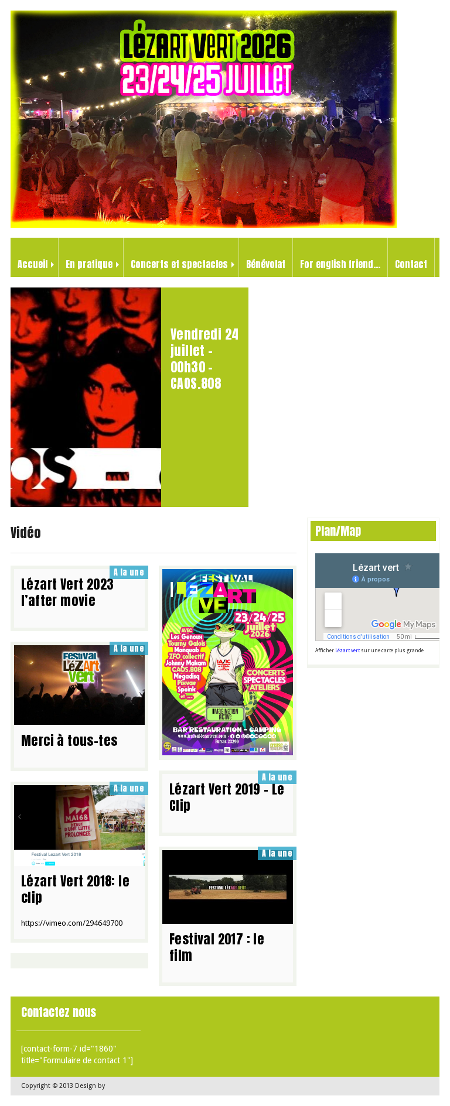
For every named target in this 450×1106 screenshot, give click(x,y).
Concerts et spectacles (179, 264)
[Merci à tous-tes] (79, 719)
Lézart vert (347, 650)
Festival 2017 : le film (216, 947)
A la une (129, 572)
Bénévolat (265, 264)
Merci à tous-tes (69, 740)
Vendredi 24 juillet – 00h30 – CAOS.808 (204, 358)
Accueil (32, 264)
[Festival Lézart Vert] (204, 225)
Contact (411, 264)
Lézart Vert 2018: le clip (75, 889)
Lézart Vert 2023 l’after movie (67, 592)
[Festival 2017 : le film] (227, 918)
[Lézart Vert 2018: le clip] (79, 860)
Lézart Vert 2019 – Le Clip (226, 797)
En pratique (89, 264)
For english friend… (340, 264)
